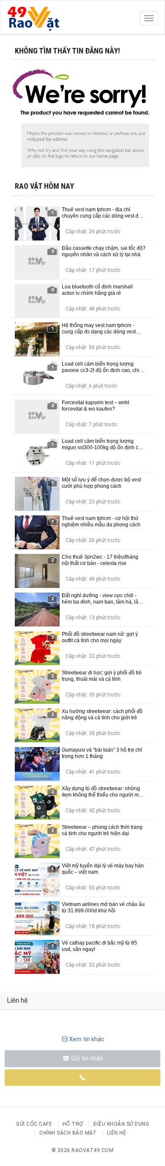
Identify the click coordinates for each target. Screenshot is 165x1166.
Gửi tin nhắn (86, 1058)
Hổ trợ (73, 1124)
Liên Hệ (116, 1133)
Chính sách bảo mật (67, 1133)
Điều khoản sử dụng (121, 1124)
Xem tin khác (86, 1039)
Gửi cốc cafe (34, 1124)
